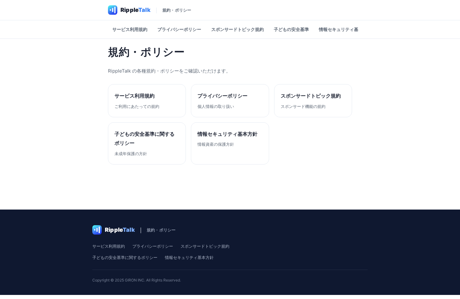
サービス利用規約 (129, 29)
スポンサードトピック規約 (237, 29)
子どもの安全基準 (291, 29)
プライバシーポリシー (179, 29)
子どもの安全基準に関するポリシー (124, 257)
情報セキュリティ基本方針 (345, 29)
